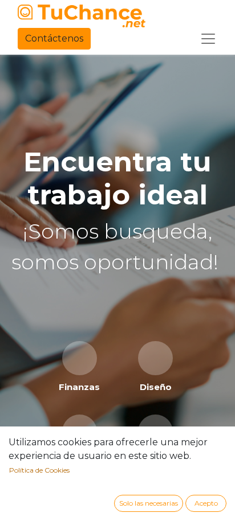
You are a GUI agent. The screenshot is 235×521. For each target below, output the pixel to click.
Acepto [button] (206, 503)
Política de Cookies (39, 470)
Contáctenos (54, 38)
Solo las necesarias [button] (148, 503)
